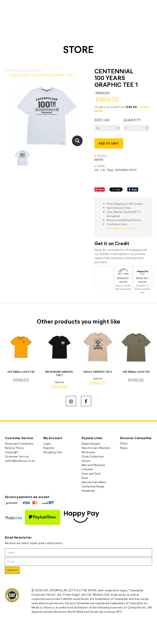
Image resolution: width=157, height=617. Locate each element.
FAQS (124, 443)
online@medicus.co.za (122, 228)
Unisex (86, 461)
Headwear (88, 490)
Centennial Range (93, 486)
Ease (85, 478)
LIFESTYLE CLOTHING (23, 70)
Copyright (11, 452)
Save (101, 189)
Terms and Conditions (19, 443)
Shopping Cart (52, 452)
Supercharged (91, 443)
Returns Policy (14, 448)
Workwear (88, 452)
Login (47, 443)
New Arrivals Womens (96, 448)
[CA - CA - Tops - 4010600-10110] (77, 141)
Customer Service (17, 456)
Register (49, 448)
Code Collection (93, 456)
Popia (124, 448)
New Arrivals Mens (94, 482)
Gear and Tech (91, 473)
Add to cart (109, 143)
